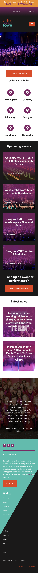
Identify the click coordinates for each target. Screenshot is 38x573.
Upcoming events (19, 146)
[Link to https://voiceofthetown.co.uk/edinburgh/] (10, 110)
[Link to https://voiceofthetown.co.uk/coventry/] (27, 92)
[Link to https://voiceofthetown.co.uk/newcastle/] (27, 128)
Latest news (19, 301)
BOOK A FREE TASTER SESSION (19, 4)
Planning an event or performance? (19, 279)
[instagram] (30, 11)
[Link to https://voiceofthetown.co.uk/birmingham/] (10, 92)
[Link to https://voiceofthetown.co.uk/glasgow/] (27, 110)
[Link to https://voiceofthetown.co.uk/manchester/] (10, 128)
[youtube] (33, 11)
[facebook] (27, 11)
